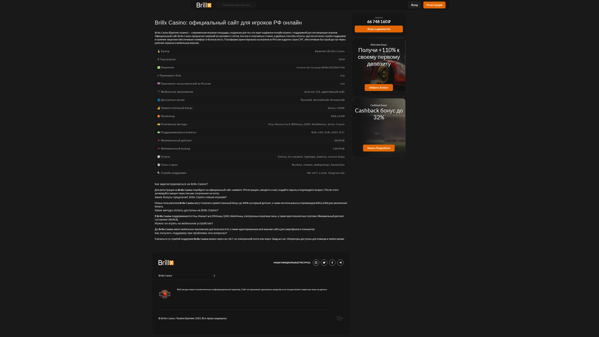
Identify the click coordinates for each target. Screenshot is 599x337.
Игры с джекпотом (379, 28)
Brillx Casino (165, 275)
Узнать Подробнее (378, 148)
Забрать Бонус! (379, 87)
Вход (414, 4)
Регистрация (434, 4)
